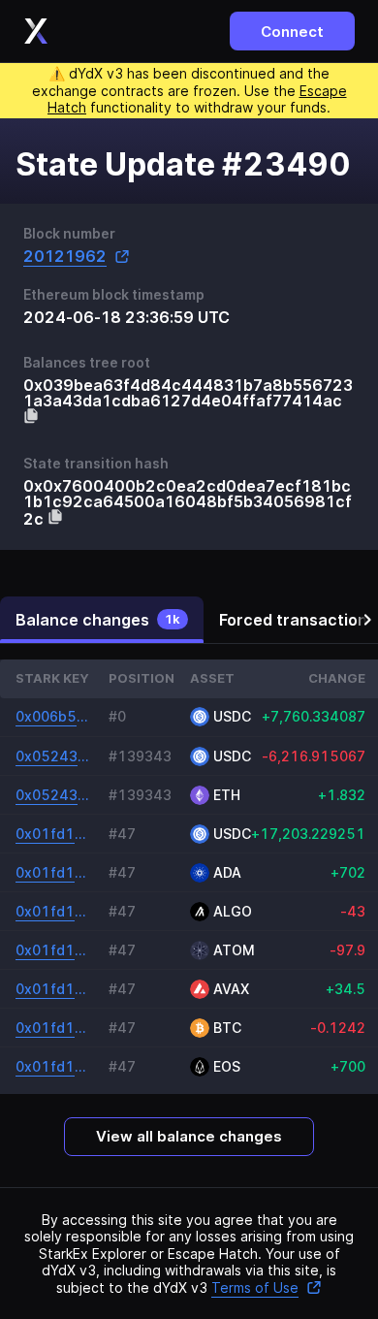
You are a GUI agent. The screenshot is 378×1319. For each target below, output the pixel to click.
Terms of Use (255, 1287)
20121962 (65, 256)
